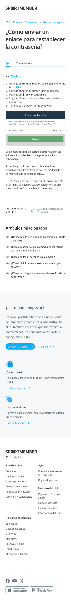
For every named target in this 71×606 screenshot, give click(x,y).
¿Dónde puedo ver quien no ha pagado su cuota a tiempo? (38, 238)
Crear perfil (45, 346)
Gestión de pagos (15, 528)
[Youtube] (14, 581)
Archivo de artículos (17, 486)
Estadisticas (12, 548)
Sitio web (11, 533)
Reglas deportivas (48, 480)
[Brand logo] (21, 9)
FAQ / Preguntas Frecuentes (22, 22)
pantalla (16, 87)
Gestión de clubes (48, 507)
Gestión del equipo (54, 22)
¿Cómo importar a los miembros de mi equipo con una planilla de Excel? (37, 248)
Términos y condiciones (19, 496)
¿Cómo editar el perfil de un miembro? (33, 256)
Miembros (15, 76)
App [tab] (8, 63)
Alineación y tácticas (17, 553)
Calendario (12, 523)
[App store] (17, 590)
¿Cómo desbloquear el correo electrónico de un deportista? (38, 275)
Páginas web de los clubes (49, 495)
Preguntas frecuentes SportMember (50, 473)
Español (14, 457)
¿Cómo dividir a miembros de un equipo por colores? (36, 265)
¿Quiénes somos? (16, 476)
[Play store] (41, 590)
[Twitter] (21, 581)
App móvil (11, 538)
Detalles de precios (17, 387)
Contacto (11, 471)
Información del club (49, 512)
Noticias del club (47, 502)
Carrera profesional (16, 481)
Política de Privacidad (18, 491)
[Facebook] (8, 581)
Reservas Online (15, 543)
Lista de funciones (16, 422)
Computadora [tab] (24, 63)
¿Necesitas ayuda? (19, 346)
